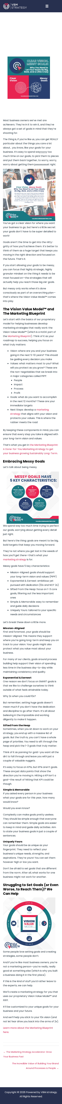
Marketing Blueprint (19, 336)
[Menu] (47, 6)
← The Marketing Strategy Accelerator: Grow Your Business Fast (27, 1052)
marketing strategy (15, 559)
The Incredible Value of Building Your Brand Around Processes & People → (35, 1064)
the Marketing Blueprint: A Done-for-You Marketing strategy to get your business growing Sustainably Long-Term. (30, 449)
